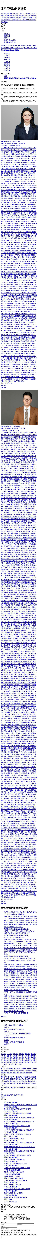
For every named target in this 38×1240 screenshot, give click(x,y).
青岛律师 (3, 1060)
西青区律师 (8, 1081)
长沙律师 (9, 1058)
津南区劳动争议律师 (13, 1073)
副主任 (6, 78)
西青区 (16, 48)
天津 (2, 45)
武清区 (26, 48)
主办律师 (27, 78)
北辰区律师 (29, 1079)
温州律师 (9, 1062)
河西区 (20, 45)
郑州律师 (27, 1056)
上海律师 (9, 1054)
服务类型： (4, 1222)
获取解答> (25, 929)
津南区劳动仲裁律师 (26, 1073)
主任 (10, 78)
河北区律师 (14, 1079)
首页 (2, 1087)
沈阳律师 (15, 1060)
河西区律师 (26, 1077)
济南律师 (21, 1060)
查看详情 (3, 387)
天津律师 (3, 1058)
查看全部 (3, 1016)
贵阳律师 (21, 1062)
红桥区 (15, 45)
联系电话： (4, 1226)
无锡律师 (27, 1060)
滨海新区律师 (6, 1079)
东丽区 (12, 48)
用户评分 (7, 36)
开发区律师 (32, 1083)
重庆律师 (33, 1054)
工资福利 (7, 55)
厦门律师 (33, 1060)
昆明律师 (9, 1060)
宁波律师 (21, 1058)
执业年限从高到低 (10, 40)
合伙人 (21, 78)
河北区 (35, 45)
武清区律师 (23, 1081)
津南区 (3, 48)
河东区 (24, 45)
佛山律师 (27, 1058)
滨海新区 (30, 45)
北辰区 (7, 48)
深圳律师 (21, 1054)
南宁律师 (27, 1062)
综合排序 (7, 34)
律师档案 (3, 385)
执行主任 (33, 78)
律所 (5, 76)
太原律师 (5, 1064)
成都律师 (27, 1054)
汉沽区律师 (25, 1083)
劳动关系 (7, 64)
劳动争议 (7, 68)
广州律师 (15, 1054)
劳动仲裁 (7, 70)
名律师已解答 (13, 929)
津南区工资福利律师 (7, 1068)
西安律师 (9, 1056)
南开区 (6, 45)
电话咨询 (3, 383)
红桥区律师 (19, 1077)
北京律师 (3, 1054)
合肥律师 (33, 1058)
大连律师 (15, 1062)
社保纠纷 (7, 57)
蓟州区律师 (16, 1081)
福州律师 (3, 1062)
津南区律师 (22, 1079)
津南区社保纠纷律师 (20, 1068)
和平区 (10, 45)
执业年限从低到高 (10, 42)
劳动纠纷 (7, 53)
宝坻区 (35, 48)
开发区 (16, 50)
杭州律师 (3, 1056)
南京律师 (33, 1056)
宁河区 (3, 50)
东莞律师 (15, 1058)
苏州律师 (21, 1056)
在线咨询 (9, 383)
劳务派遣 (7, 60)
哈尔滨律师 (18, 1064)
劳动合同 (7, 62)
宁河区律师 (10, 1083)
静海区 (30, 48)
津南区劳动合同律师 (10, 1070)
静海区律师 (31, 1081)
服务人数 (7, 38)
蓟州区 (21, 48)
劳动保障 (7, 66)
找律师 (7, 1087)
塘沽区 (7, 50)
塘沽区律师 (17, 1083)
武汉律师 (15, 1056)
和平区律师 (11, 1077)
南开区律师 (4, 1077)
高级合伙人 (15, 78)
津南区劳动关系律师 (23, 1070)
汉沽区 (12, 50)
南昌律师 (11, 1064)
